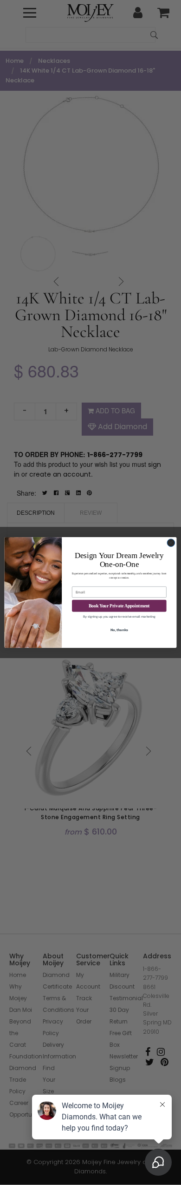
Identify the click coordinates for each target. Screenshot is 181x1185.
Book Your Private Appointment (119, 605)
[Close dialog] (171, 543)
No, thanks (119, 630)
